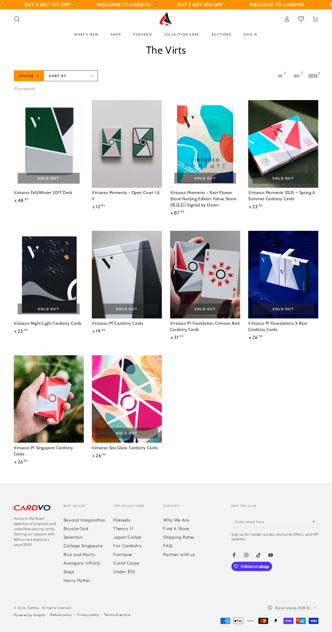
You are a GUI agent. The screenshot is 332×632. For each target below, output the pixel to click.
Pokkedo (122, 520)
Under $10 (124, 571)
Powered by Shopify (29, 615)
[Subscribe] (315, 521)
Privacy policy (88, 615)
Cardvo (33, 608)
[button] (17, 19)
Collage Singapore (83, 545)
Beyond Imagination (85, 520)
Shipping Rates (178, 537)
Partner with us (179, 554)
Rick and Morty (79, 554)
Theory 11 (123, 528)
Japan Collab (127, 537)
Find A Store (176, 528)
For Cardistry (127, 545)
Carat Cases (126, 563)
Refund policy (61, 615)
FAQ (167, 545)
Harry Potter (77, 580)
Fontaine (122, 554)
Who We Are (176, 520)
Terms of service (117, 615)
